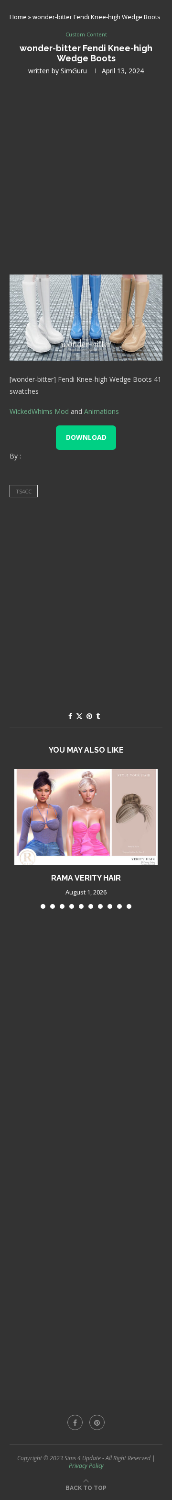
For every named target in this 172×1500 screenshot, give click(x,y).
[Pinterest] (97, 1422)
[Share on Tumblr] (98, 716)
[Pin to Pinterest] (89, 716)
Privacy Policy (86, 1466)
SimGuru (74, 70)
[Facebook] (75, 1422)
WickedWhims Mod (39, 411)
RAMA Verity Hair (86, 877)
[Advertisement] (86, 174)
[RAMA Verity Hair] (86, 817)
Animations (101, 411)
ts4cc (24, 491)
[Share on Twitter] (79, 716)
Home (18, 16)
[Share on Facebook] (70, 716)
